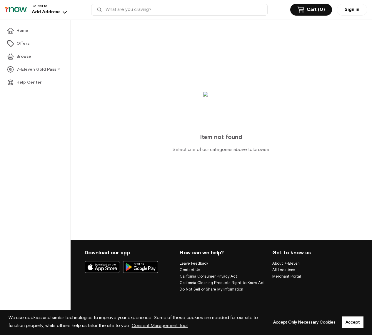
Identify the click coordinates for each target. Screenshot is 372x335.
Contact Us (190, 270)
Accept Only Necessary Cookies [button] (304, 322)
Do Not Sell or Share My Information (211, 289)
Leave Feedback (194, 263)
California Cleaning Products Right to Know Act (222, 283)
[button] (50, 12)
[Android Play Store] (140, 267)
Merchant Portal (286, 276)
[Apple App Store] (102, 267)
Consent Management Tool (160, 326)
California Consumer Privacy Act (208, 276)
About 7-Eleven (286, 263)
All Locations (283, 270)
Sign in (352, 9)
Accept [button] (352, 322)
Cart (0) (316, 9)
